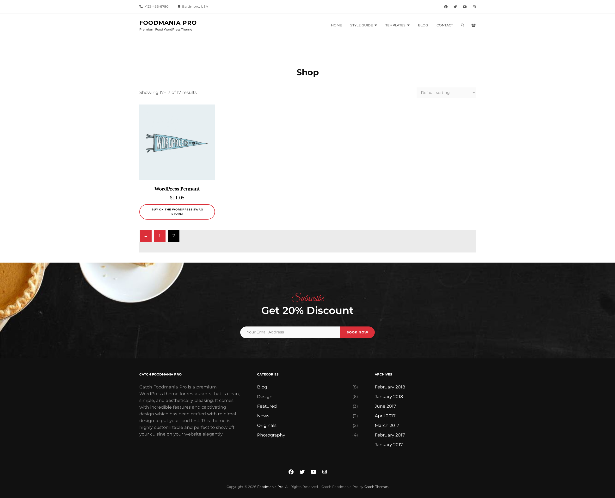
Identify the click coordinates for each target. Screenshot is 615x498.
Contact (445, 25)
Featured (267, 406)
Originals (267, 425)
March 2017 (387, 425)
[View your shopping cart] (473, 25)
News (263, 415)
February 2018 (390, 387)
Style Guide (361, 25)
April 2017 (385, 415)
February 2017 (390, 435)
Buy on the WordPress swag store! (177, 211)
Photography (271, 435)
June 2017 (385, 406)
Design (264, 396)
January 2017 (389, 444)
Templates (395, 25)
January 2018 (389, 396)
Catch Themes (376, 487)
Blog (423, 25)
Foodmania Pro (168, 22)
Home (336, 25)
